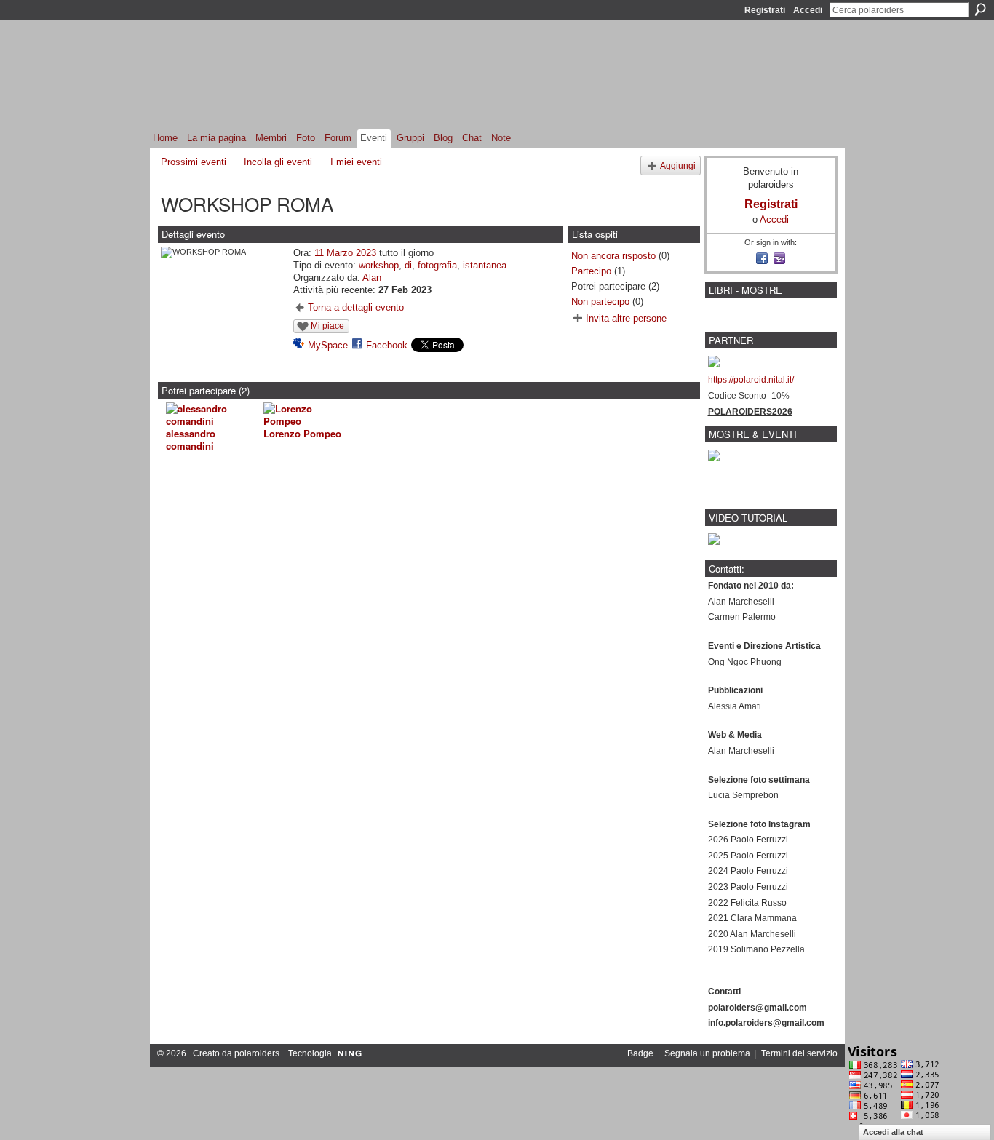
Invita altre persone (626, 318)
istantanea (484, 265)
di (408, 265)
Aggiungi (678, 165)
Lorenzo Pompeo (302, 433)
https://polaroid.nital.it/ (751, 380)
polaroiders (256, 1053)
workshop (379, 265)
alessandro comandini (190, 439)
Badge (640, 1053)
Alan (371, 277)
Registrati (764, 10)
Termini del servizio (799, 1053)
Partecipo (591, 271)
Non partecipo (600, 301)
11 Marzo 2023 (345, 252)
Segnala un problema (707, 1053)
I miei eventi (356, 161)
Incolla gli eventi (278, 161)
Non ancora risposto (613, 255)
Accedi (807, 10)
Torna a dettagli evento (356, 307)
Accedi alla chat (893, 1132)
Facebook (386, 345)
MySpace (328, 345)
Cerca (980, 9)
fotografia (437, 265)
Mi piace (327, 326)
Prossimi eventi (193, 161)
